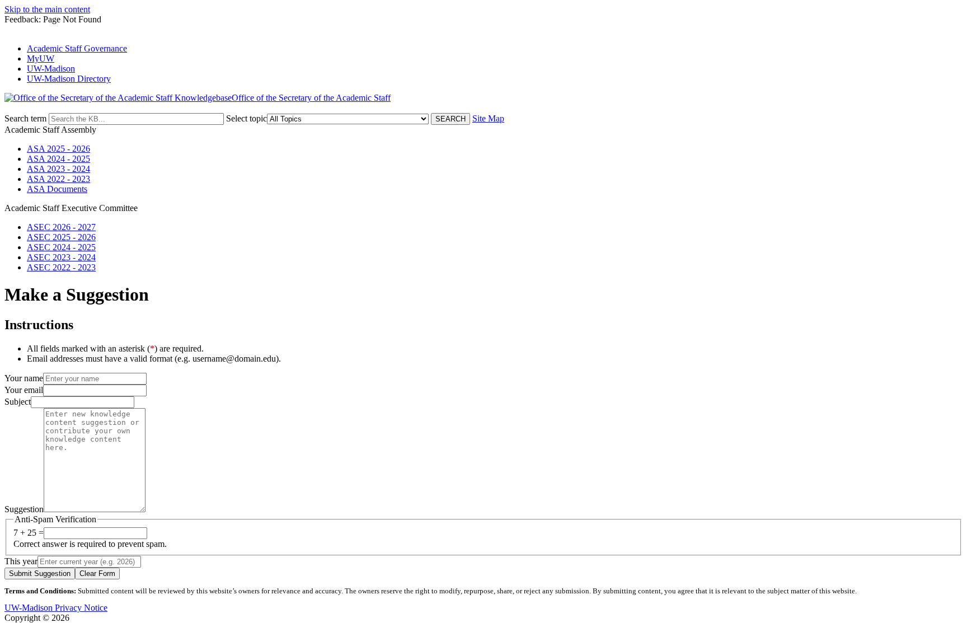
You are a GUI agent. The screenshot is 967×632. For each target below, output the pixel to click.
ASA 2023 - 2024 (58, 169)
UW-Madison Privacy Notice (55, 607)
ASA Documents (57, 189)
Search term (25, 118)
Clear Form (97, 573)
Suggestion (24, 509)
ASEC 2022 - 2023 (61, 267)
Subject (17, 401)
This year (20, 561)
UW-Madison (51, 68)
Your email (23, 390)
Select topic (246, 118)
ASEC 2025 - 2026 (61, 237)
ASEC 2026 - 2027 (61, 227)
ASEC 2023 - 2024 (61, 257)
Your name (23, 378)
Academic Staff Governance (77, 48)
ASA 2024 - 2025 (58, 158)
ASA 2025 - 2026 (58, 148)
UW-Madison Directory (69, 78)
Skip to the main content (47, 9)
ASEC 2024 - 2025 (61, 247)
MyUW (40, 58)
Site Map (488, 118)
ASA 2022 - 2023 (58, 179)
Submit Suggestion (40, 573)
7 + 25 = (28, 532)
